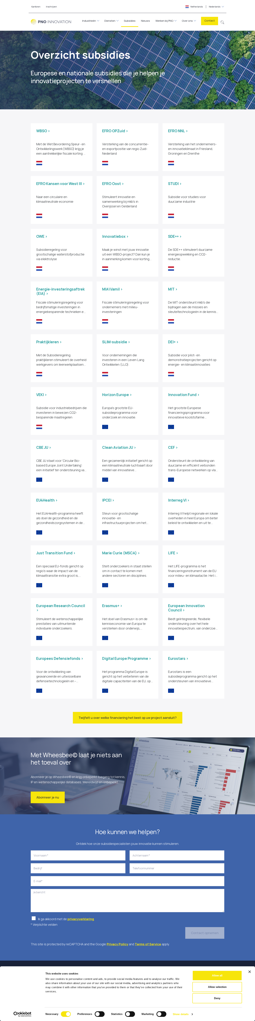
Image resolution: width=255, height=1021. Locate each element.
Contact (209, 20)
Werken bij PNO (164, 21)
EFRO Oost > (113, 183)
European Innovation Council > (186, 607)
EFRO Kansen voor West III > (60, 183)
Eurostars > (178, 658)
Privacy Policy (117, 944)
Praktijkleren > (49, 341)
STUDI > (175, 183)
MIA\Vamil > (112, 289)
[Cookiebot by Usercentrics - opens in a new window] (22, 1014)
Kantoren (35, 6)
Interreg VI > (178, 500)
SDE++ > (175, 236)
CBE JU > (43, 447)
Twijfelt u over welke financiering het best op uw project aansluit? (128, 718)
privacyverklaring (80, 919)
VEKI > (41, 394)
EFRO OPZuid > (115, 130)
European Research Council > (60, 607)
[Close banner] (249, 971)
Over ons (187, 21)
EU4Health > (47, 500)
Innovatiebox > (115, 236)
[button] (222, 22)
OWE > (41, 236)
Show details (181, 1014)
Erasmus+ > (112, 605)
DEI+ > (173, 341)
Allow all (217, 975)
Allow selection (217, 986)
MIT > (172, 289)
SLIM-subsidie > (116, 341)
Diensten (109, 21)
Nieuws (145, 21)
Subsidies (129, 21)
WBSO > (43, 130)
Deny (217, 998)
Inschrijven (51, 6)
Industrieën (89, 21)
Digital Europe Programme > (126, 658)
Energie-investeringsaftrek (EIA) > (60, 291)
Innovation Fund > (183, 394)
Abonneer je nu (47, 797)
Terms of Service (148, 944)
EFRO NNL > (178, 130)
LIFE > (173, 553)
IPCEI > (108, 500)
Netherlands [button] (205, 6)
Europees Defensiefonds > (59, 658)
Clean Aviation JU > (119, 447)
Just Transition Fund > (55, 553)
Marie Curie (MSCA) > (121, 553)
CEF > (173, 447)
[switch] (100, 1014)
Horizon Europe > (117, 394)
